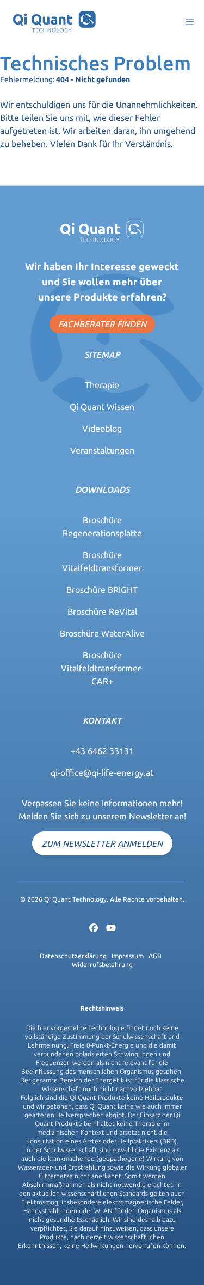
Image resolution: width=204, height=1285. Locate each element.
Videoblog (102, 428)
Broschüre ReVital (102, 611)
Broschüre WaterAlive (102, 633)
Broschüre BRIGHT (102, 590)
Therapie (102, 385)
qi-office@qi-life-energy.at (102, 773)
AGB (155, 955)
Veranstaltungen (102, 450)
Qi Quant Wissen (102, 407)
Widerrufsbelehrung (102, 964)
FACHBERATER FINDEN (102, 324)
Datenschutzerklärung (73, 955)
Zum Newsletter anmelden (102, 843)
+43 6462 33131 (102, 751)
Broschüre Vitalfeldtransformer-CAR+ (102, 668)
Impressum (128, 955)
